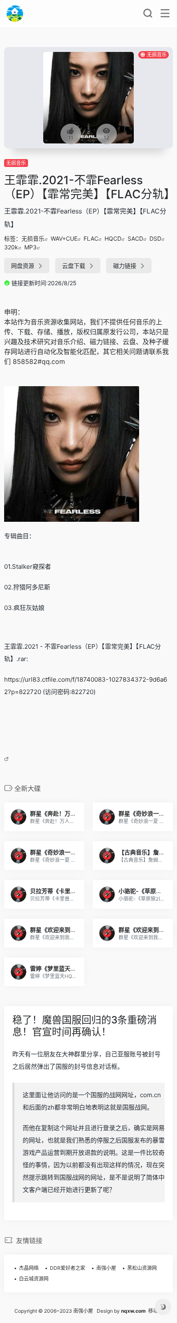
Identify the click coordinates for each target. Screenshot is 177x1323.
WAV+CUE (64, 238)
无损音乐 (16, 163)
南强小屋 (106, 1268)
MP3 (30, 247)
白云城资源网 (34, 1279)
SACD (135, 238)
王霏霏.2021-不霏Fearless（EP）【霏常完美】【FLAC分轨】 (89, 187)
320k (11, 247)
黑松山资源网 (142, 1268)
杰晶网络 (29, 1268)
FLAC (91, 238)
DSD (155, 238)
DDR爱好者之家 (67, 1268)
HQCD (113, 238)
